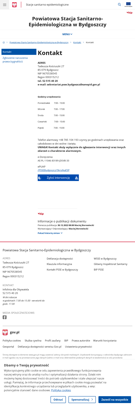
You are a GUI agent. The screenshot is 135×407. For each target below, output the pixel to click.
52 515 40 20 (10, 293)
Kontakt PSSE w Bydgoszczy (62, 269)
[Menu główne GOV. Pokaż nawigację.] (4, 4)
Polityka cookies (12, 340)
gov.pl (14, 333)
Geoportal (8, 346)
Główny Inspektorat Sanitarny (110, 264)
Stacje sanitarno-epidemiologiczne (47, 4)
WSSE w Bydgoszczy (105, 258)
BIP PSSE (99, 269)
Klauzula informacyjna (59, 264)
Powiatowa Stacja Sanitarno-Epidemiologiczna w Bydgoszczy (67, 21)
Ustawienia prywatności (78, 346)
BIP (66, 340)
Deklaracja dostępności (60, 258)
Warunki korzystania (104, 340)
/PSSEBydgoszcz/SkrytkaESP (53, 170)
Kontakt (77, 42)
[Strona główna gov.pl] (15, 5)
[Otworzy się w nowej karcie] (5, 317)
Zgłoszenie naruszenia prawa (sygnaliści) (15, 59)
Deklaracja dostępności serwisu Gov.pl (39, 346)
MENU (66, 34)
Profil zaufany (53, 340)
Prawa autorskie (81, 340)
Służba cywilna (33, 340)
